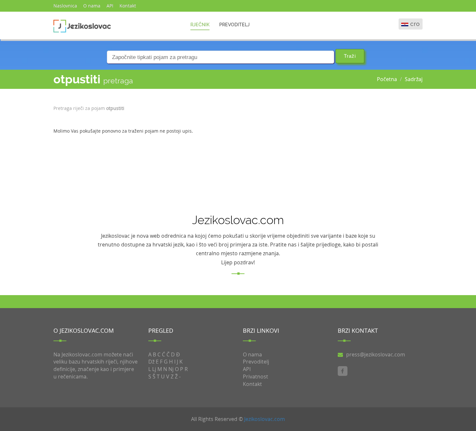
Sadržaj (414, 79)
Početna (387, 79)
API (110, 6)
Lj (154, 369)
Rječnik (200, 24)
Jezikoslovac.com (264, 419)
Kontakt (127, 6)
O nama (91, 6)
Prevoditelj (234, 24)
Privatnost (255, 376)
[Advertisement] (392, 140)
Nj (171, 369)
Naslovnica (65, 6)
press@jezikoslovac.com (375, 354)
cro (415, 23)
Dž (151, 361)
